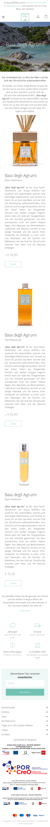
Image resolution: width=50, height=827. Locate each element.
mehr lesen (25, 610)
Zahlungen (12, 631)
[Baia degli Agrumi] (25, 142)
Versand (37, 631)
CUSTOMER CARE (37, 651)
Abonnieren (25, 692)
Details (13, 264)
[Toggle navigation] (3, 17)
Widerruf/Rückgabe (12, 651)
